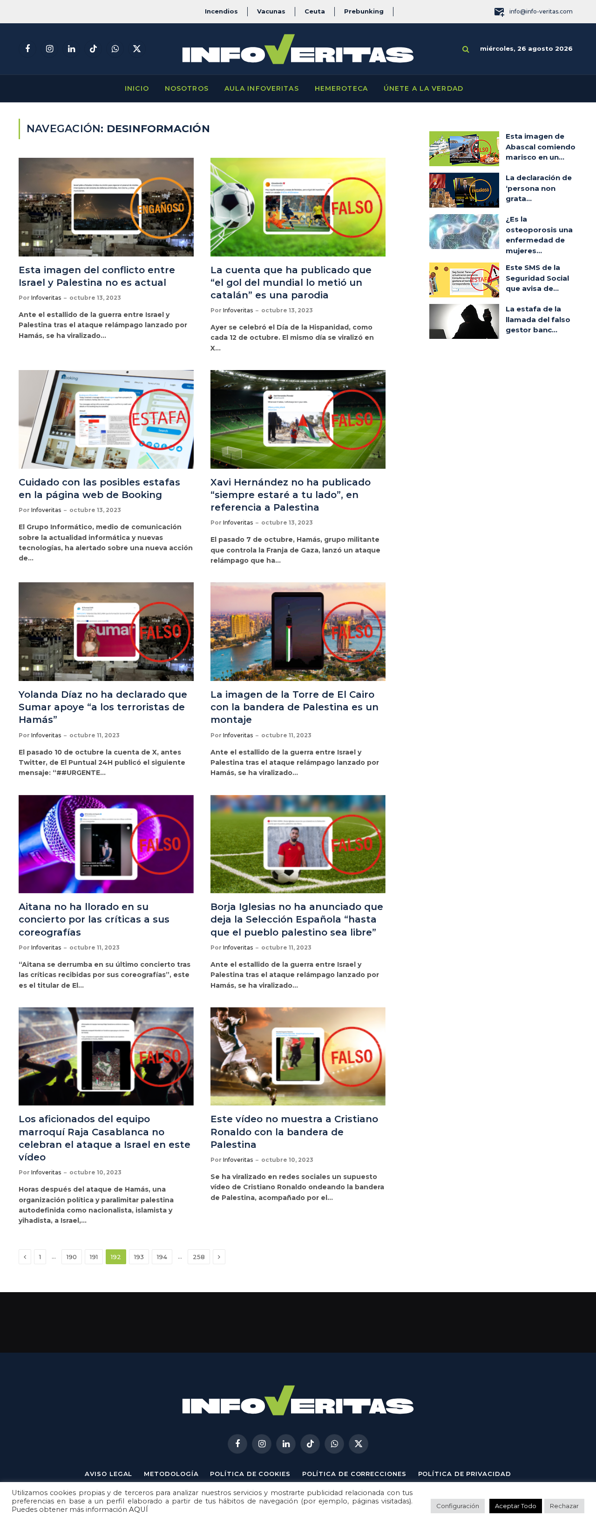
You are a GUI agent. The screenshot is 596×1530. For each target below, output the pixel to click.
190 (72, 1256)
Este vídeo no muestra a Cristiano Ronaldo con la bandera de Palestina (294, 1131)
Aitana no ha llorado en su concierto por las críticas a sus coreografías (94, 919)
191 (94, 1256)
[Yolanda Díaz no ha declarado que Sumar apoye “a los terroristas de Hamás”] (106, 631)
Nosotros (187, 88)
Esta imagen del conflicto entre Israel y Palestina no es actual (97, 276)
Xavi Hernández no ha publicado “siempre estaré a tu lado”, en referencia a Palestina (290, 495)
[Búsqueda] (466, 49)
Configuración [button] (457, 1506)
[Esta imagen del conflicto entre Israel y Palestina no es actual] (106, 207)
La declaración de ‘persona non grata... (539, 188)
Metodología (171, 1473)
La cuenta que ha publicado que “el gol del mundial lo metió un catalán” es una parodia (291, 282)
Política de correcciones (354, 1473)
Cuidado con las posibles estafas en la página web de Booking (99, 488)
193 (139, 1256)
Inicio (137, 88)
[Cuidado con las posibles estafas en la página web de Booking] (106, 419)
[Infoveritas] (298, 49)
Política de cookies (250, 1473)
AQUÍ (138, 1509)
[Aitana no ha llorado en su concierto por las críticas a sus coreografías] (106, 844)
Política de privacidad (464, 1473)
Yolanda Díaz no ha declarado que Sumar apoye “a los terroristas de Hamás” (103, 707)
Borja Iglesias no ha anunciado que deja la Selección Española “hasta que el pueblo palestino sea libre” (296, 919)
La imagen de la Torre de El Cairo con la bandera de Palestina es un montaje (294, 707)
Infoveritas (46, 297)
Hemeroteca (341, 88)
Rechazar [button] (564, 1506)
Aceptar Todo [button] (515, 1506)
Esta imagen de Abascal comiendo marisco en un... (541, 147)
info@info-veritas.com (541, 11)
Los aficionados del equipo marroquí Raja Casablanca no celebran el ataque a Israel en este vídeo (104, 1138)
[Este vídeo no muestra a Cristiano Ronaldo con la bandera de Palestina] (298, 1056)
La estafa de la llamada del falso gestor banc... (538, 319)
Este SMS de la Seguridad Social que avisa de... (537, 278)
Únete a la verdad (423, 88)
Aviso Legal (108, 1473)
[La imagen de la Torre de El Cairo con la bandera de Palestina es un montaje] (298, 631)
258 (199, 1256)
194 (162, 1256)
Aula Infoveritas (261, 88)
